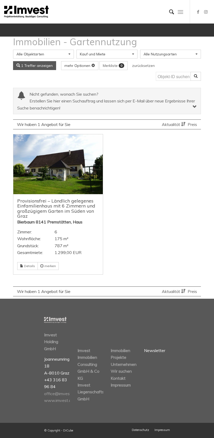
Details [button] (29, 266)
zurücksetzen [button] (143, 65)
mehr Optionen (77, 65)
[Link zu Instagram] (206, 12)
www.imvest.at (58, 400)
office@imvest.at (60, 393)
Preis (192, 124)
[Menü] (180, 12)
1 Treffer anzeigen (36, 65)
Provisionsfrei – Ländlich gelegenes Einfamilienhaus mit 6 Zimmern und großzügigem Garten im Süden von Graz (56, 208)
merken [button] (50, 266)
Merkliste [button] (112, 65)
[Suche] (169, 12)
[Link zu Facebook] (198, 12)
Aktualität (171, 124)
